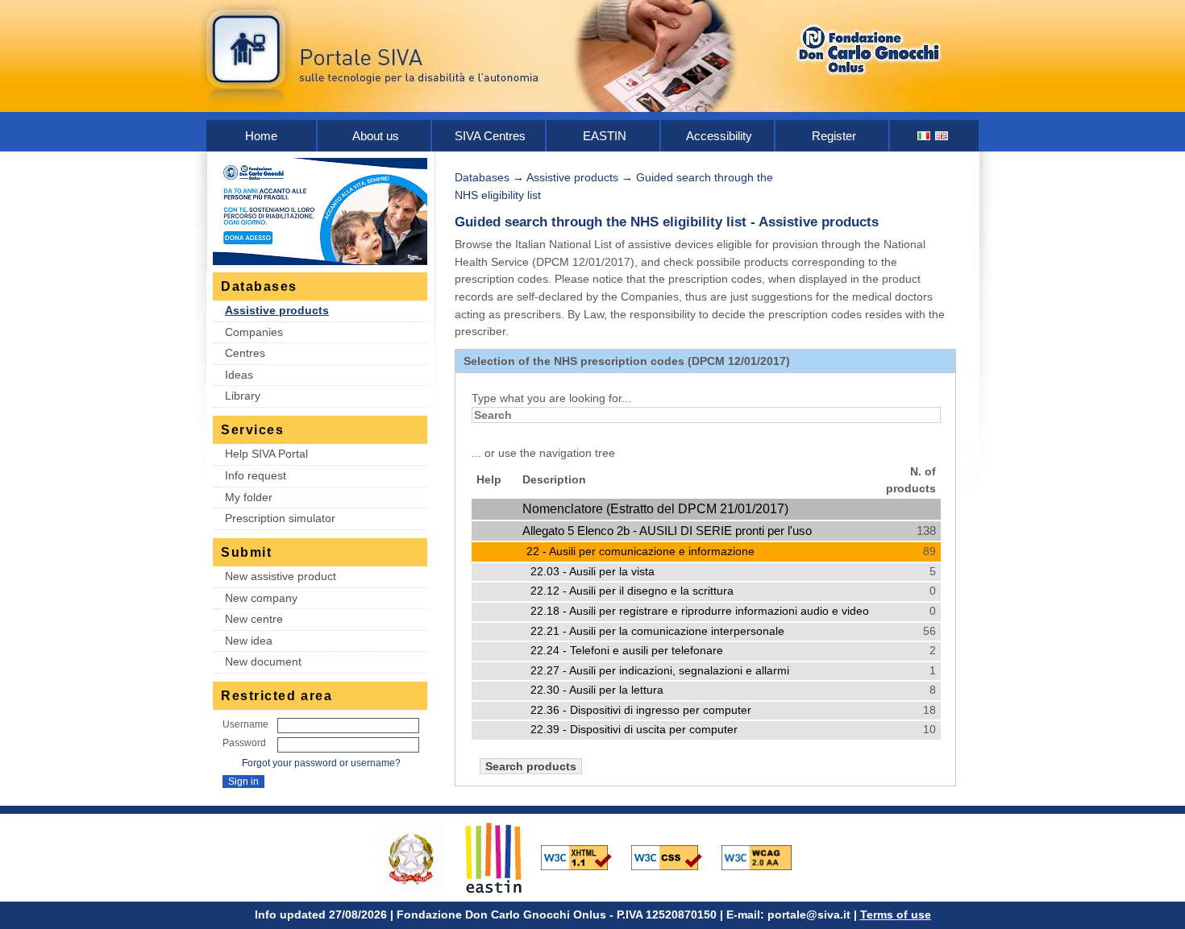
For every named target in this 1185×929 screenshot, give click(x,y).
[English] (942, 135)
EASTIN (604, 136)
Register (834, 136)
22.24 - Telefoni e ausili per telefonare (626, 651)
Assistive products (277, 310)
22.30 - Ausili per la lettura (596, 690)
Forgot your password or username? (321, 763)
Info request (255, 475)
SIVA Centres (490, 136)
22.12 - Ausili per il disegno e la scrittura (632, 591)
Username (245, 724)
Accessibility (719, 136)
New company (261, 597)
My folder (248, 497)
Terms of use (895, 914)
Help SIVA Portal (266, 453)
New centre (254, 618)
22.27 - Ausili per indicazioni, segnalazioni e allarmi (659, 671)
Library (242, 395)
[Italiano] (924, 135)
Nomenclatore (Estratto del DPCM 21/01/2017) (655, 509)
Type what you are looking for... (551, 398)
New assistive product (280, 576)
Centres (245, 352)
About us (375, 136)
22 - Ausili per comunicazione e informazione (640, 551)
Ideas (239, 374)
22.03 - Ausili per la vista (592, 572)
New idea (248, 640)
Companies (254, 332)
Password (244, 743)
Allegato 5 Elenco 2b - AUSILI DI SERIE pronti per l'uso (667, 530)
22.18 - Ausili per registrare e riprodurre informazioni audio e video (699, 611)
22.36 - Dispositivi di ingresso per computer (640, 710)
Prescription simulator (280, 518)
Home (261, 136)
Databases (482, 177)
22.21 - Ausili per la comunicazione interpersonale (657, 631)
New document (263, 661)
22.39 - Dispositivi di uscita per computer (634, 730)
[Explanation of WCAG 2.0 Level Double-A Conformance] (765, 856)
